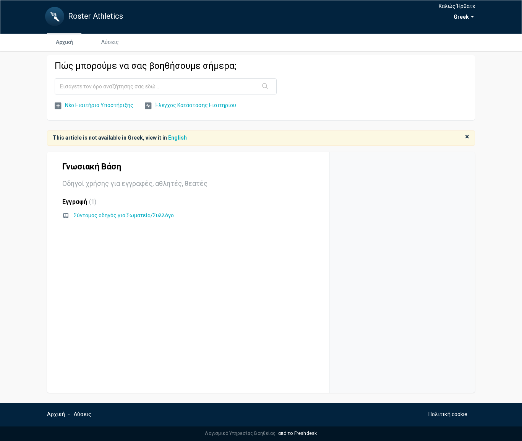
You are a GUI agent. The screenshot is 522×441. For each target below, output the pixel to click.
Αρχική (64, 42)
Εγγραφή (78, 201)
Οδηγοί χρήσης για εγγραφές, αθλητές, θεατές (135, 183)
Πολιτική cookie (447, 414)
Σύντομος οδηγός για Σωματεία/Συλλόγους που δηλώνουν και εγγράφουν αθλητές (175, 215)
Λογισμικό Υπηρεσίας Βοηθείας (241, 433)
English (177, 138)
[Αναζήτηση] (265, 86)
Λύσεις (110, 42)
